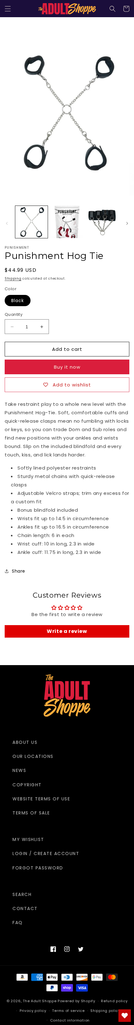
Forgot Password (37, 868)
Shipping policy (105, 1010)
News (19, 770)
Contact (25, 908)
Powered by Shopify (76, 1000)
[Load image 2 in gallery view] (67, 222)
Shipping (13, 278)
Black (17, 300)
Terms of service (68, 1010)
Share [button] (18, 571)
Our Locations (33, 756)
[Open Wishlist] (124, 1015)
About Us (24, 742)
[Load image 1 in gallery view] (31, 222)
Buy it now (67, 367)
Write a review (67, 631)
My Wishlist (28, 839)
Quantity (13, 314)
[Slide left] (7, 223)
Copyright (27, 785)
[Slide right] (127, 223)
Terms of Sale (31, 813)
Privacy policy (33, 1010)
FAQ (17, 922)
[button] (8, 9)
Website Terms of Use (41, 799)
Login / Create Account (45, 853)
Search (21, 894)
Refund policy (114, 1000)
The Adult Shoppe (39, 1000)
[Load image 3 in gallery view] (102, 222)
